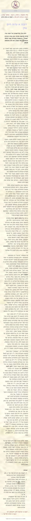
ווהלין (17, 15)
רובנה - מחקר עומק (8, 15)
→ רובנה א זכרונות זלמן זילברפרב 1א (18, 512)
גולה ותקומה (24, 15)
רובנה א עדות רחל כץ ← (9, 514)
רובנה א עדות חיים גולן (21, 17)
